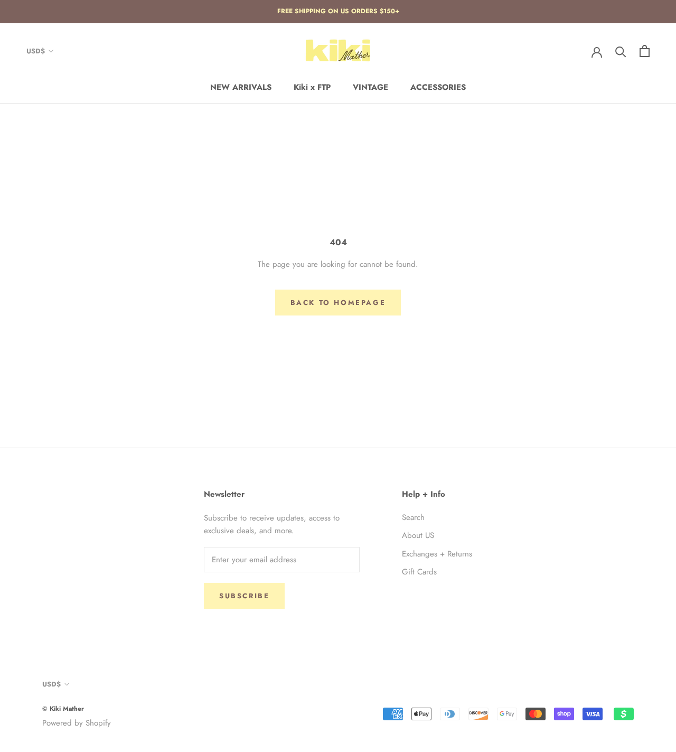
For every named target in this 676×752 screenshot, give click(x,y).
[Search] (620, 51)
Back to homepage (338, 303)
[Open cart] (645, 51)
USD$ (35, 51)
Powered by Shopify (76, 723)
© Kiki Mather (63, 708)
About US (418, 535)
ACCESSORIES (438, 87)
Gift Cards (419, 572)
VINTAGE (370, 87)
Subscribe (244, 596)
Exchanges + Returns (437, 554)
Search (413, 517)
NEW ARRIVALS (240, 87)
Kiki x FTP (312, 87)
